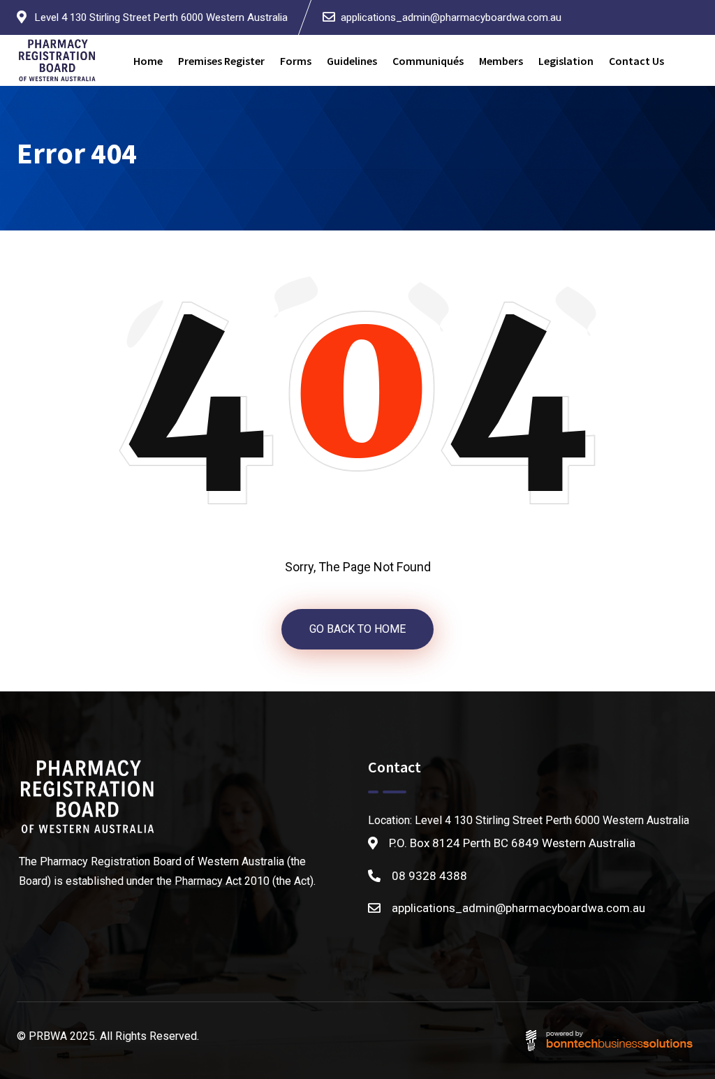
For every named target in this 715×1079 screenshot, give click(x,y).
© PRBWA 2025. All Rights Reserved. (108, 1036)
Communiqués (428, 61)
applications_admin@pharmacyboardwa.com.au (451, 17)
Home (148, 61)
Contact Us (636, 61)
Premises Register (221, 61)
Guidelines (352, 61)
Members (501, 61)
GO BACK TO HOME (357, 629)
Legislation (566, 61)
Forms (295, 61)
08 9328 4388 (429, 876)
